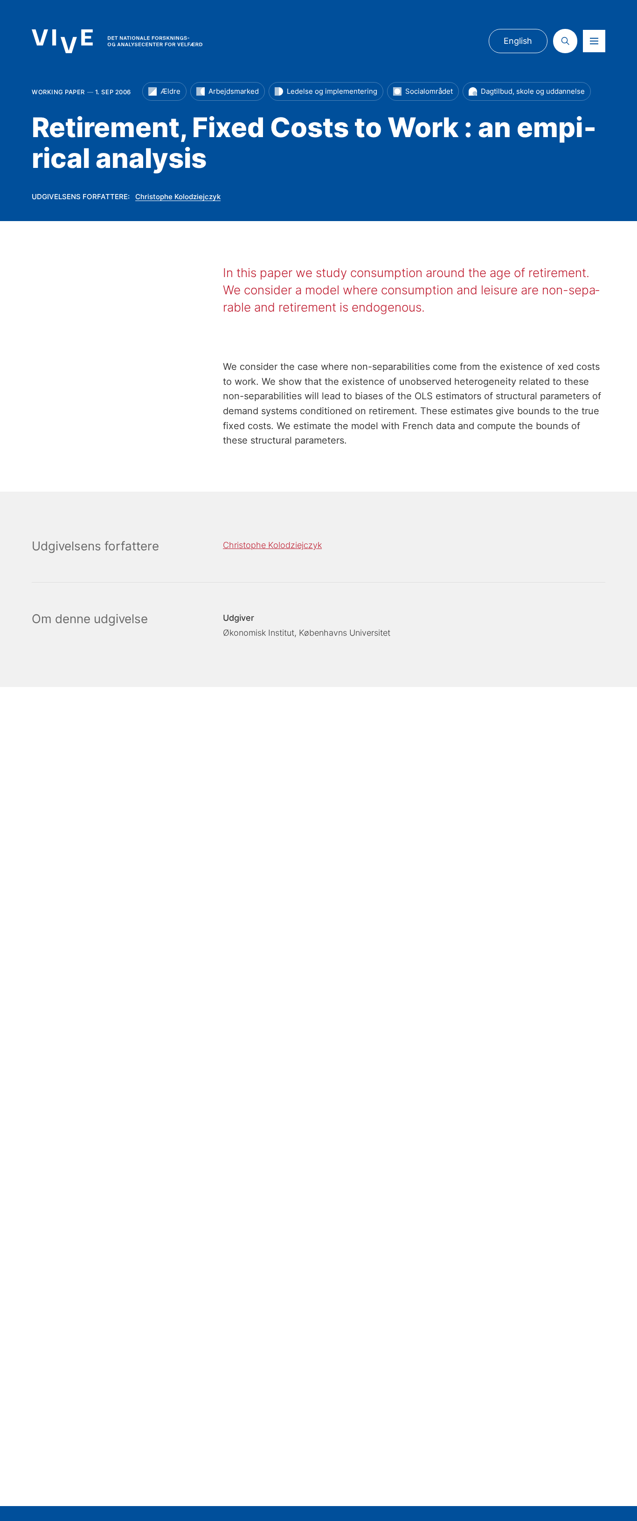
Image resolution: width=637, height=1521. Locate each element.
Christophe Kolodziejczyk (178, 196)
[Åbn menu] (594, 41)
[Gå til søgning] (565, 41)
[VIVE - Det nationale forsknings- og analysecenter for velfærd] (117, 41)
